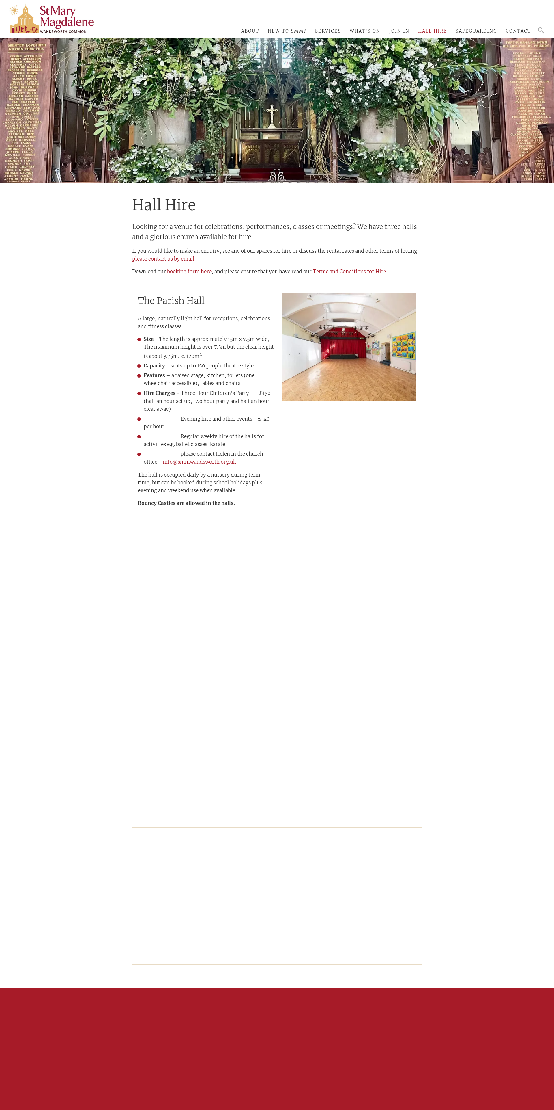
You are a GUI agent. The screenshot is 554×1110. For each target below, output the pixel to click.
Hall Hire (432, 31)
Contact (518, 31)
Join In (399, 31)
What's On (365, 31)
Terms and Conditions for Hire (349, 271)
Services (328, 31)
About (250, 31)
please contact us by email (163, 259)
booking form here (189, 271)
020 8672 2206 (166, 1050)
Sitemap (322, 1082)
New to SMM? (287, 31)
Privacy (339, 1082)
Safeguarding (476, 31)
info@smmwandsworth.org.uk (199, 462)
